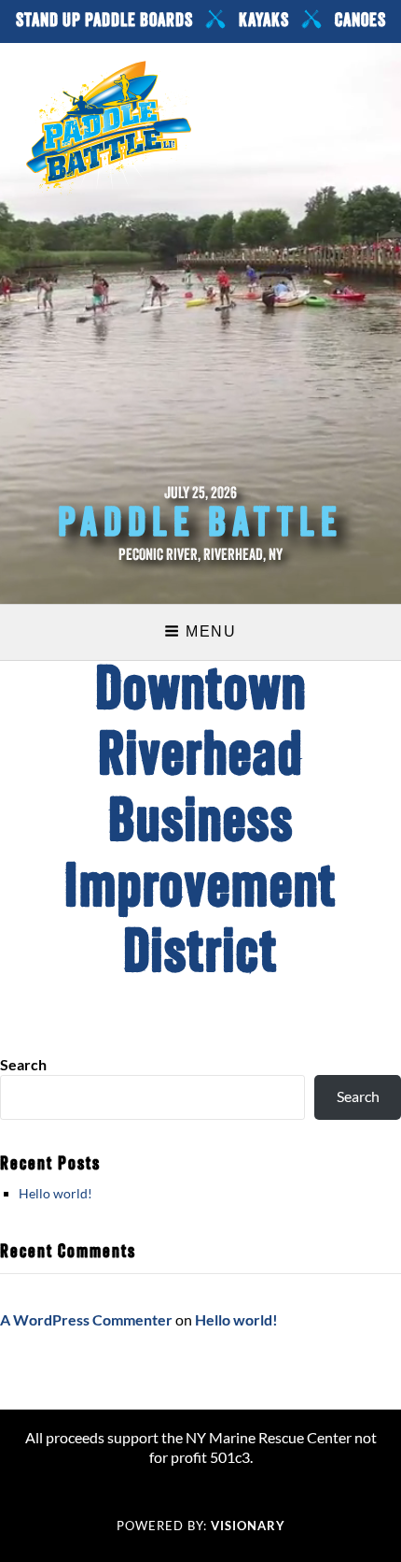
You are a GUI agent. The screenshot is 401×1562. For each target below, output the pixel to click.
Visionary (248, 1525)
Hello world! (55, 1193)
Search (23, 1064)
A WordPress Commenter (86, 1319)
